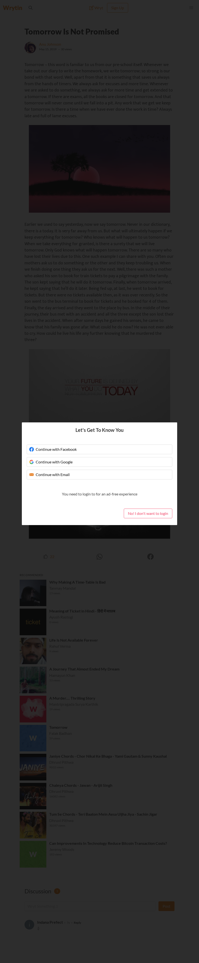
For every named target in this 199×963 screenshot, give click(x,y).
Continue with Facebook (56, 449)
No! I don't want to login (148, 513)
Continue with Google (54, 462)
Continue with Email (53, 474)
